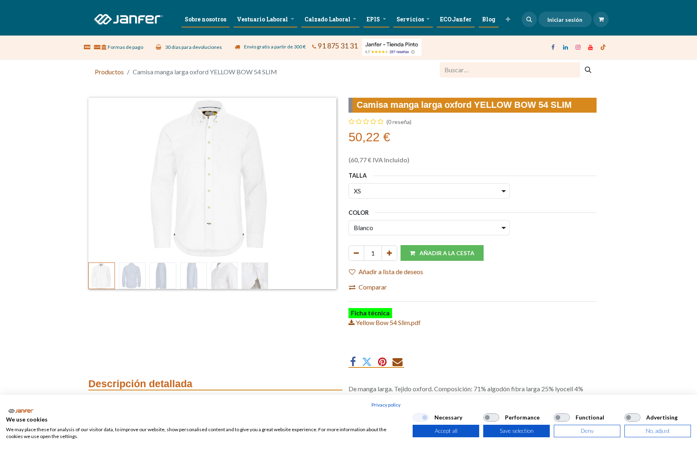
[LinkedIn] (565, 47)
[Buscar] (588, 70)
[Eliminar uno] (356, 253)
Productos (109, 72)
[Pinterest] (382, 362)
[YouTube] (590, 47)
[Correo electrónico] (397, 362)
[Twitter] (367, 362)
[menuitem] (206, 19)
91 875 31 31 (338, 46)
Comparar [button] (373, 287)
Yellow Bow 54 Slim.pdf (388, 322)
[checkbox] (421, 417)
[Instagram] (578, 47)
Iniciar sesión (564, 19)
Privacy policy (386, 405)
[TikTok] (603, 47)
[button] (529, 19)
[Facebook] (553, 47)
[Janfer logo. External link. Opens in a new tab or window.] (20, 411)
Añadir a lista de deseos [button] (391, 271)
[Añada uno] (389, 253)
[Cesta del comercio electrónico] (601, 19)
